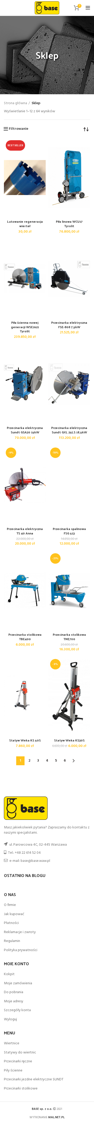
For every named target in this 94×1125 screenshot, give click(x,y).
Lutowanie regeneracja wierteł (25, 224)
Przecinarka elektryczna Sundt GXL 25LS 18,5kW (69, 430)
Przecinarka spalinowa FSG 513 (69, 531)
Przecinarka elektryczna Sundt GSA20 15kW (25, 430)
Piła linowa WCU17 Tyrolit (69, 224)
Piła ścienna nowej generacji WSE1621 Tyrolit (25, 327)
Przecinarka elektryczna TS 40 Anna (25, 531)
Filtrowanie (18, 129)
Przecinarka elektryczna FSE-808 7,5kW (69, 325)
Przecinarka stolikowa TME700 (69, 637)
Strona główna (15, 103)
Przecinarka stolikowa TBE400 (25, 637)
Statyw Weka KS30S (69, 740)
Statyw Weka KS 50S (25, 740)
